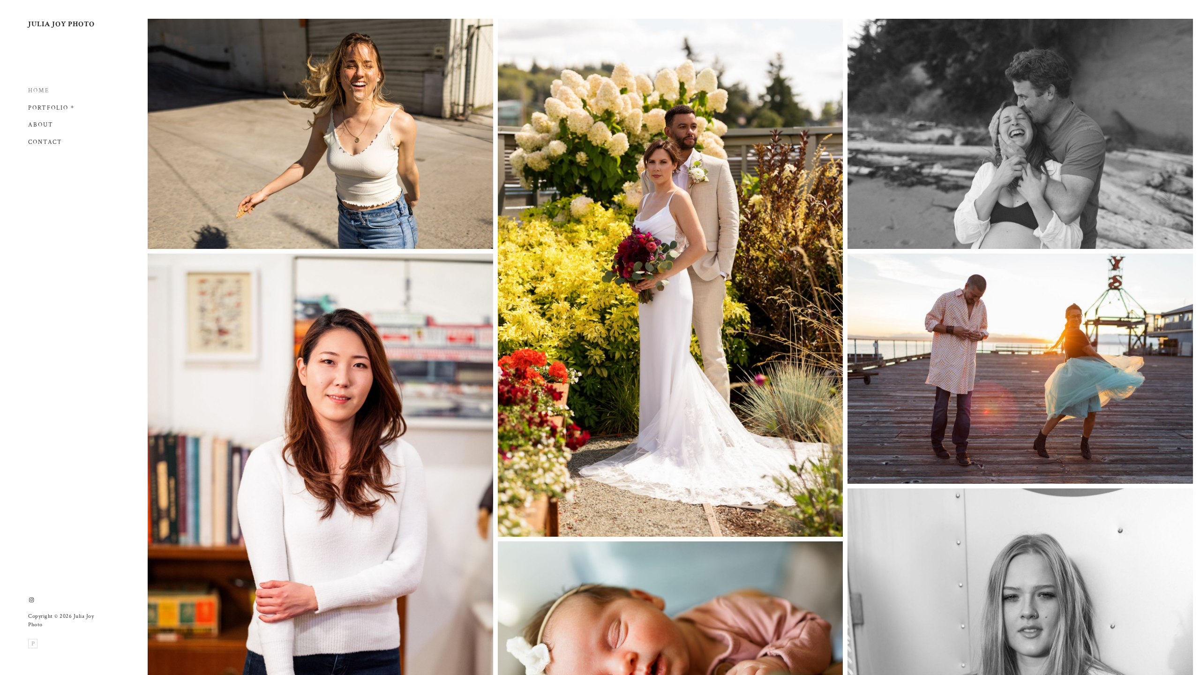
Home (38, 91)
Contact (45, 142)
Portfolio (48, 108)
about (40, 125)
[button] (72, 106)
